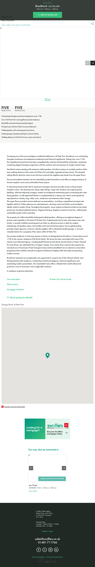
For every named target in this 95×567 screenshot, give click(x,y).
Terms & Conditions (38, 557)
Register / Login (47, 531)
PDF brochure (12, 284)
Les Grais (33, 485)
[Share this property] (92, 24)
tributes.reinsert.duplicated (14, 406)
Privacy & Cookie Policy (55, 557)
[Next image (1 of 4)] (64, 468)
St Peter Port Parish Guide (60, 279)
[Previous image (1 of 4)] (31, 468)
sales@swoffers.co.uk (47, 539)
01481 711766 (47, 542)
